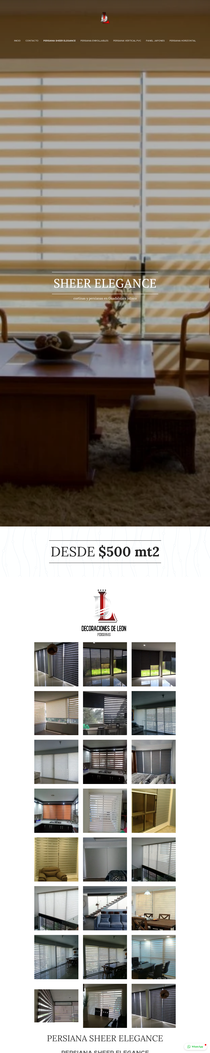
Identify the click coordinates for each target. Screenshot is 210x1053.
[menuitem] (18, 41)
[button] (195, 1046)
